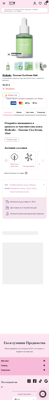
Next (45, 66)
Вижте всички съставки (14, 173)
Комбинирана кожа (19, 185)
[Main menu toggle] (4, 3)
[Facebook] (34, 381)
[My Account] (34, 3)
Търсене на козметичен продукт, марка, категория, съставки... (21, 10)
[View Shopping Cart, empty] (46, 3)
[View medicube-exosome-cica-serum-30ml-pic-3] (39, 66)
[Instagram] (29, 381)
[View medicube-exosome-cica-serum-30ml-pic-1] (18, 66)
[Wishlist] (40, 3)
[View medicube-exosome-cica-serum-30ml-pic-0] (8, 66)
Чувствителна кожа (19, 192)
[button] (26, 173)
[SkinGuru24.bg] (12, 3)
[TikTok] (40, 381)
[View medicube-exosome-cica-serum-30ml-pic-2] (28, 66)
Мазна (32, 185)
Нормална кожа (17, 188)
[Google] (46, 381)
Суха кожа (31, 188)
